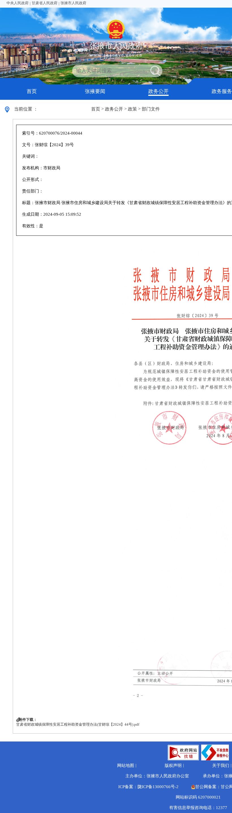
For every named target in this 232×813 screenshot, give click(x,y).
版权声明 (173, 765)
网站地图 (125, 765)
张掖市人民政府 (73, 3)
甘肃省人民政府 (44, 3)
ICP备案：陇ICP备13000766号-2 (148, 786)
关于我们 (220, 765)
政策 (132, 109)
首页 (32, 91)
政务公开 (158, 91)
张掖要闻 (95, 91)
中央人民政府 (18, 3)
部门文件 (151, 109)
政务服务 (222, 91)
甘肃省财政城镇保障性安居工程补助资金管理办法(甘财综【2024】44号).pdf (77, 724)
